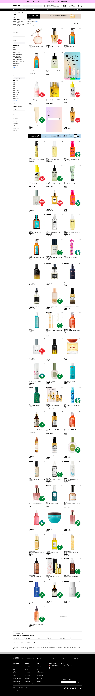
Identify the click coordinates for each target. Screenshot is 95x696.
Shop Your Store (27, 681)
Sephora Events (15, 674)
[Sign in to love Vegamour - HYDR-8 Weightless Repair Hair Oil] (80, 510)
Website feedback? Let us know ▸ (47, 653)
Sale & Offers (79, 9)
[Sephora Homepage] (17, 5)
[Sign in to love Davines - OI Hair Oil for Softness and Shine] (44, 288)
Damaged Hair (16, 123)
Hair (44, 9)
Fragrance (40, 9)
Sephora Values (15, 669)
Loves (26, 680)
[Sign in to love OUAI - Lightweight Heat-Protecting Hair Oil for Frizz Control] (62, 141)
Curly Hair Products (40, 647)
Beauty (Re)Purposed (16, 681)
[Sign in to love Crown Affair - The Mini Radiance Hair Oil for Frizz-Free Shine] (62, 53)
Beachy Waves (16, 128)
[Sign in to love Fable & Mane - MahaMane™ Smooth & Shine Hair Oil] (44, 412)
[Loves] (78, 6)
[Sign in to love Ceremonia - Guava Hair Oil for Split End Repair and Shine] (44, 510)
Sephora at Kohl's (39, 677)
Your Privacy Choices (34, 688)
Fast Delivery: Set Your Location (21, 25)
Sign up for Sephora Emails (66, 679)
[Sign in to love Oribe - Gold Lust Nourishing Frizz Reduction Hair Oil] (44, 264)
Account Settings (27, 672)
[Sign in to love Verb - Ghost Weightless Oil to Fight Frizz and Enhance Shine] (62, 214)
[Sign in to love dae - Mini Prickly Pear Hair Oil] (62, 363)
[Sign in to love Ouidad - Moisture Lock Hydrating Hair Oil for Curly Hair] (44, 461)
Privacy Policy (15, 688)
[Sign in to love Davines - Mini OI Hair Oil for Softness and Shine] (62, 264)
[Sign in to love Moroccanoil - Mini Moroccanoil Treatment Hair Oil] (44, 214)
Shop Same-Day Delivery (29, 683)
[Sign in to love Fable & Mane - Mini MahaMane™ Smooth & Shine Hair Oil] (62, 582)
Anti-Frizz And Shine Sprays (27, 648)
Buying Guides (39, 674)
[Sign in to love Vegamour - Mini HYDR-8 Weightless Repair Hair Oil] (44, 486)
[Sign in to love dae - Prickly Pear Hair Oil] (80, 437)
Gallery (26, 668)
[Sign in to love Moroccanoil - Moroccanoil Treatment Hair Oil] (44, 53)
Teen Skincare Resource (40, 683)
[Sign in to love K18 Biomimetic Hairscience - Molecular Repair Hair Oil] (44, 166)
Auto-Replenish (27, 675)
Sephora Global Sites (16, 677)
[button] (19, 30)
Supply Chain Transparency (17, 671)
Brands (60, 9)
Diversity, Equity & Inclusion (17, 678)
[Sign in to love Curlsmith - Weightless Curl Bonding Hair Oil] (62, 534)
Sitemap (29, 688)
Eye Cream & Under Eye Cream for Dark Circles (28, 647)
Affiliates (14, 672)
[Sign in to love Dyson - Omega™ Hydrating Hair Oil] (80, 339)
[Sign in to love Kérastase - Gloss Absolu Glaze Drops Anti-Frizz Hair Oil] (44, 29)
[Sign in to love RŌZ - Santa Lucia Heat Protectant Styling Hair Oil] (44, 339)
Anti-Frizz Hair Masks (73, 647)
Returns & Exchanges (40, 666)
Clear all (36, 21)
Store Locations (39, 678)
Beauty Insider (27, 665)
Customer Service (39, 665)
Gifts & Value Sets (66, 9)
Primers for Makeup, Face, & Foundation (55, 647)
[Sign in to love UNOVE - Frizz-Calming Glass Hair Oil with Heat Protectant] (80, 264)
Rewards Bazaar (27, 678)
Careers (14, 668)
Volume (14, 126)
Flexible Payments (39, 680)
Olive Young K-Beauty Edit (21, 9)
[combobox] (32, 6)
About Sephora (15, 665)
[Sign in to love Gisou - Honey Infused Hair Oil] (62, 190)
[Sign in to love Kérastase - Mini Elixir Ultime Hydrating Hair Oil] (62, 29)
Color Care (15, 130)
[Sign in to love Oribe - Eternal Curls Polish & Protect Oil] (44, 388)
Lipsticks (67, 647)
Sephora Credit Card (28, 666)
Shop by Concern (18, 12)
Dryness (14, 125)
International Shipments (40, 672)
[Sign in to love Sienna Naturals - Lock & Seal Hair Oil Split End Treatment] (80, 559)
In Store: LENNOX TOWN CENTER (20, 22)
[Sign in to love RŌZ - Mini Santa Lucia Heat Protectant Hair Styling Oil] (44, 190)
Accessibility (39, 681)
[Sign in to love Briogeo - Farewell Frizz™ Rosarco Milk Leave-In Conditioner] (44, 363)
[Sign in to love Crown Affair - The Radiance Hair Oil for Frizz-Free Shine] (62, 166)
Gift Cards (73, 9)
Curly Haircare (15, 121)
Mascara (64, 647)
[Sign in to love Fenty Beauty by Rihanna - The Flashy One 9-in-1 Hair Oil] (62, 288)
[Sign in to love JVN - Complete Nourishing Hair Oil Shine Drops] (44, 606)
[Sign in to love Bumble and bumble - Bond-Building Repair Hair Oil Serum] (44, 559)
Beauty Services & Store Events (29, 674)
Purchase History (27, 671)
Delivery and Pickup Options (41, 668)
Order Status (27, 669)
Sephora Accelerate (16, 680)
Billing (38, 671)
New (14, 9)
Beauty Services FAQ (40, 675)
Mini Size (55, 9)
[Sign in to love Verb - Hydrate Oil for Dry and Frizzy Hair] (62, 486)
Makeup (29, 9)
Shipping (38, 669)
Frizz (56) (15, 119)
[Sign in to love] (80, 29)
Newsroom (14, 666)
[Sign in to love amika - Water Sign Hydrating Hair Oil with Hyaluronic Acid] (80, 388)
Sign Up (79, 682)
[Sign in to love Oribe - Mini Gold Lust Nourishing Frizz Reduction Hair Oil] (62, 339)
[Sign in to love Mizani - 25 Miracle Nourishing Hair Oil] (44, 437)
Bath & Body (49, 9)
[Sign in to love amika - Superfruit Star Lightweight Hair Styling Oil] (80, 141)
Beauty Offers (27, 677)
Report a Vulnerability (16, 683)
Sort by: (77, 23)
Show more (15, 67)
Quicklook (37, 43)
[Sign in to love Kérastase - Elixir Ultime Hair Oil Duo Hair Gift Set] (62, 388)
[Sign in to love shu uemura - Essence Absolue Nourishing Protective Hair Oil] (44, 141)
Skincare (34, 9)
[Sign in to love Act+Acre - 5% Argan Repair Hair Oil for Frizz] (80, 582)
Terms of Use (20, 688)
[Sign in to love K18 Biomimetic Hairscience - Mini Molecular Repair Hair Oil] (80, 82)
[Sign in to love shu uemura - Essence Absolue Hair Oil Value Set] (62, 559)
